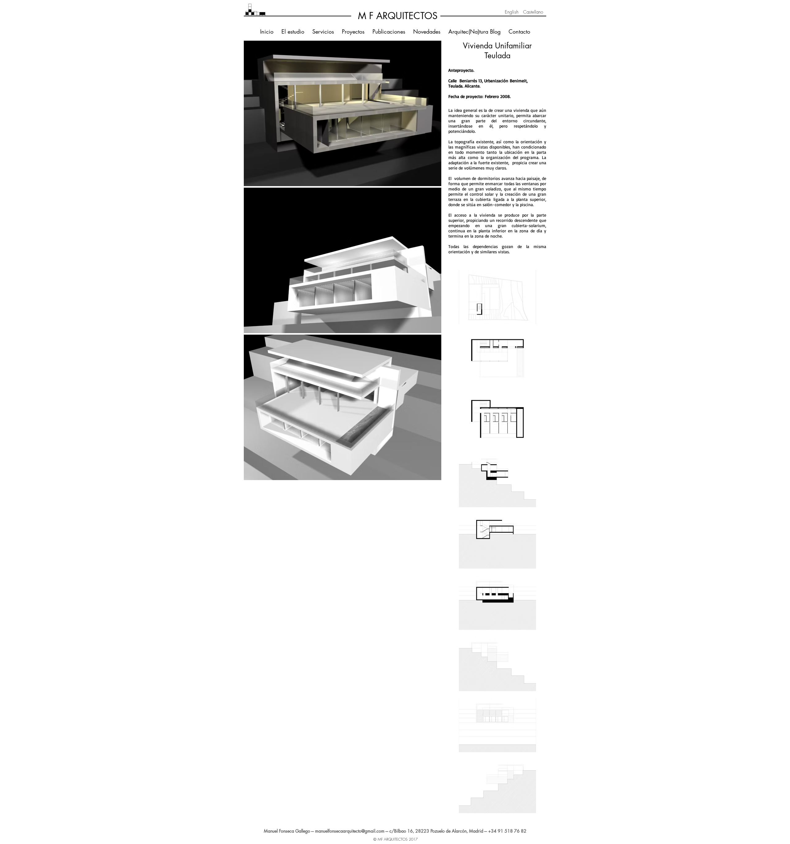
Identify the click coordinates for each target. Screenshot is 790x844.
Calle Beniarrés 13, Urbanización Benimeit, (488, 80)
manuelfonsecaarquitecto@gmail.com (350, 831)
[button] (342, 113)
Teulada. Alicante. (464, 85)
